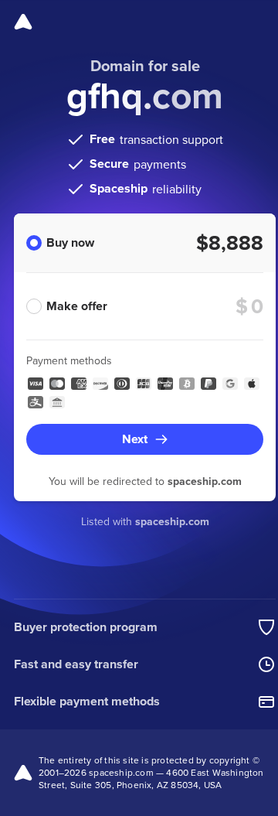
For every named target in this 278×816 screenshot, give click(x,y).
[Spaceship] (23, 21)
